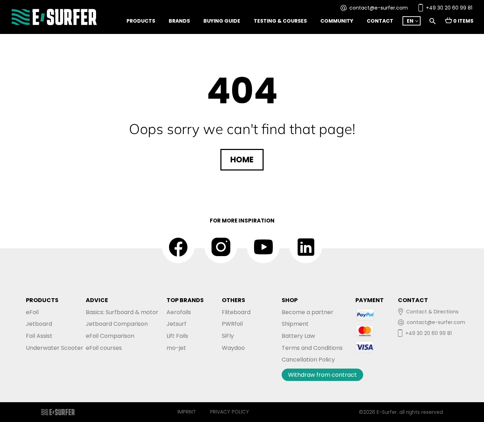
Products (140, 20)
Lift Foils (177, 336)
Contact (380, 20)
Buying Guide (221, 20)
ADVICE (97, 300)
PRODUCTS (42, 300)
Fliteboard (236, 312)
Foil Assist (39, 336)
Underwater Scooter (54, 348)
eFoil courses (104, 348)
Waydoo (233, 348)
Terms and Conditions (312, 348)
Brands (179, 20)
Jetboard (39, 324)
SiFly (228, 336)
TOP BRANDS (185, 300)
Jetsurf (176, 324)
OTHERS (233, 300)
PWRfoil (232, 324)
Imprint (187, 411)
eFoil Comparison (110, 336)
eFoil (32, 312)
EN (410, 20)
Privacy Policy (229, 411)
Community (336, 20)
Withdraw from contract (322, 375)
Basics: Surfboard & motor (122, 312)
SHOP (290, 300)
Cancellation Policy (308, 359)
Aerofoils (179, 312)
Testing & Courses (280, 20)
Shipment (295, 324)
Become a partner (307, 312)
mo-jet (176, 348)
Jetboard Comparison (117, 324)
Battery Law (298, 336)
